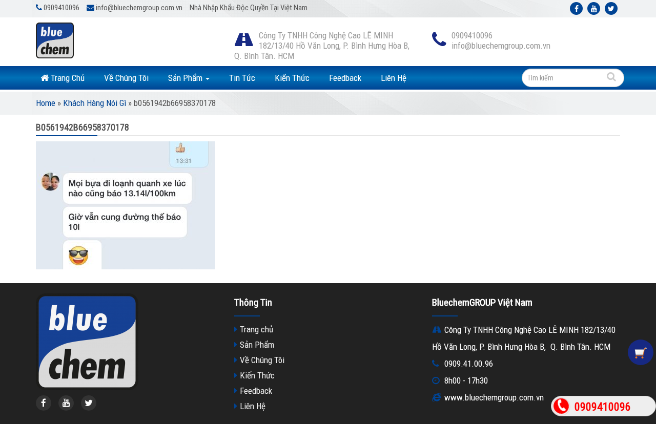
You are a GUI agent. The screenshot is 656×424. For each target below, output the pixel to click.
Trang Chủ (67, 78)
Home (45, 103)
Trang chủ (256, 329)
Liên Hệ (393, 78)
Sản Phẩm (186, 78)
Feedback (345, 78)
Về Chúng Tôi (126, 78)
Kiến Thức (292, 78)
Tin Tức (242, 78)
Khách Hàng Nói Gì (94, 103)
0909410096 (603, 406)
